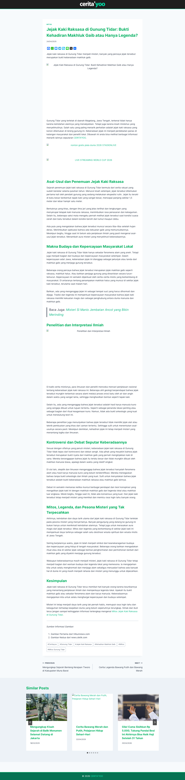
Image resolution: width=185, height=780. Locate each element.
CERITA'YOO (97, 776)
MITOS (49, 24)
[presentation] (46, 707)
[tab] (87, 752)
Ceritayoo (52, 644)
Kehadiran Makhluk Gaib (105, 644)
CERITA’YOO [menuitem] (80, 138)
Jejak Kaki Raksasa (83, 644)
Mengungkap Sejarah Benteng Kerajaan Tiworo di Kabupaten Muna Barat (66, 667)
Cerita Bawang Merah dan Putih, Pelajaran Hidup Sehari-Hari (92, 730)
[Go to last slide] (30, 722)
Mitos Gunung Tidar (56, 650)
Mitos (121, 644)
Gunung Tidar (66, 644)
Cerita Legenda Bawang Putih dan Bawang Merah (120, 667)
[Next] (155, 722)
